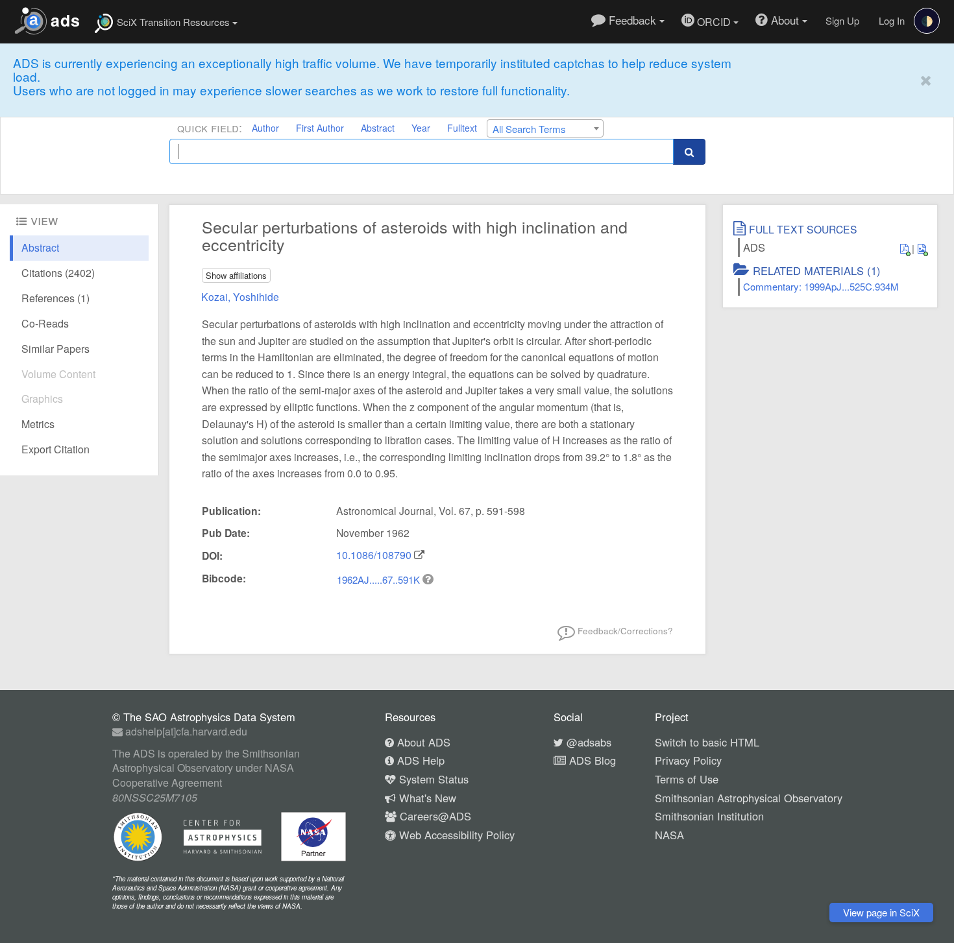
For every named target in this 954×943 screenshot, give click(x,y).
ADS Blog (591, 760)
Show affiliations (236, 275)
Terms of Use (686, 779)
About (785, 20)
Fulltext (462, 127)
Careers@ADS (434, 816)
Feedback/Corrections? (624, 630)
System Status (432, 779)
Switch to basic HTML (707, 742)
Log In (892, 20)
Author (265, 127)
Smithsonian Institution (709, 816)
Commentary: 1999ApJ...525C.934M (821, 286)
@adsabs (587, 742)
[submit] (689, 151)
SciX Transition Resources (173, 22)
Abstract (378, 127)
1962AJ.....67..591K (379, 579)
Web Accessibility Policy (455, 834)
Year (420, 127)
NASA (669, 834)
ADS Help (419, 760)
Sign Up (842, 20)
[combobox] (545, 128)
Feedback (632, 20)
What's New (426, 798)
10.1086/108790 (373, 554)
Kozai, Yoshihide (240, 296)
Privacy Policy (688, 760)
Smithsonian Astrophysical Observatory (748, 798)
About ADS (422, 742)
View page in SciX (881, 912)
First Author (320, 127)
